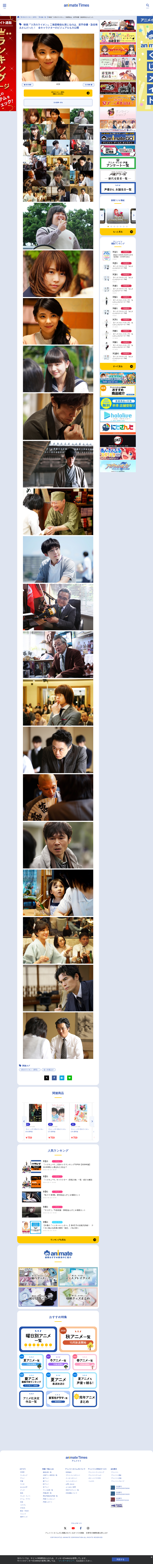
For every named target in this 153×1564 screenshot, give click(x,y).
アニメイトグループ (117, 1481)
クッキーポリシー (71, 1478)
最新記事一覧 (47, 1472)
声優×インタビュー (49, 1499)
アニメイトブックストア (96, 1472)
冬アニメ (46, 1487)
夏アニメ (46, 1481)
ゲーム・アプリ (25, 1499)
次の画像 (87, 84)
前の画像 (28, 84)
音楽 (21, 1502)
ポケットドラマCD (94, 1478)
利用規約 (68, 1472)
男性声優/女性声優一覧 (50, 1496)
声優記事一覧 (47, 1493)
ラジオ (22, 1484)
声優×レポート (47, 1502)
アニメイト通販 (116, 1475)
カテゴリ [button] (23, 1469)
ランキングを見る (58, 1240)
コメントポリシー (71, 1481)
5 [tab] (121, 226)
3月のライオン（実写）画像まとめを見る (58, 93)
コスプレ (23, 1505)
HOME (22, 1472)
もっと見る (118, 232)
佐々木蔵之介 (49, 1070)
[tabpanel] (118, 216)
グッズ (22, 1490)
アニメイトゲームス (94, 1475)
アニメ (22, 1478)
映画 (21, 1493)
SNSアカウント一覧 (72, 1490)
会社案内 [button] (114, 1469)
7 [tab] (127, 226)
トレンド (23, 1514)
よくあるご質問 (71, 1487)
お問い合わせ (70, 1484)
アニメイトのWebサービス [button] (97, 1469)
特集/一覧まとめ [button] (48, 1469)
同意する (120, 1559)
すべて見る (118, 366)
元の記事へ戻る (58, 102)
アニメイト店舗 (116, 1478)
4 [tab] (118, 226)
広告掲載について (71, 1493)
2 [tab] (112, 226)
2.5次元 (22, 1508)
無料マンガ (23, 1517)
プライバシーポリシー (73, 1475)
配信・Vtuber (24, 1511)
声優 (21, 1481)
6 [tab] (124, 226)
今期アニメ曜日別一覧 (50, 1475)
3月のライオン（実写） (30, 1070)
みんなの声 (23, 1487)
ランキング (23, 1475)
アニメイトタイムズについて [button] (75, 1469)
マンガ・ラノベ (25, 1496)
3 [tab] (115, 226)
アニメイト (114, 1472)
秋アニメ (46, 1484)
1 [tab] (108, 226)
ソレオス (91, 1481)
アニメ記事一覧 (48, 1490)
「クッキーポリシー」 (66, 1561)
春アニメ (46, 1478)
